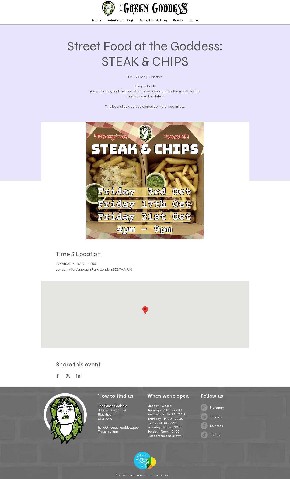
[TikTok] (204, 434)
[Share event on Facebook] (58, 376)
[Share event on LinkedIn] (78, 376)
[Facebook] (204, 425)
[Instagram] (204, 407)
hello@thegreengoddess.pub (118, 427)
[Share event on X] (68, 376)
